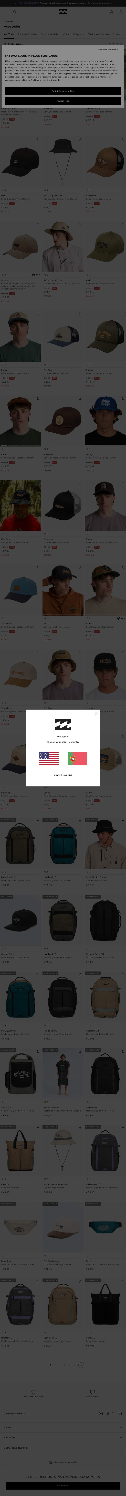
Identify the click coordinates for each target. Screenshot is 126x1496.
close (96, 713)
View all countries (63, 774)
